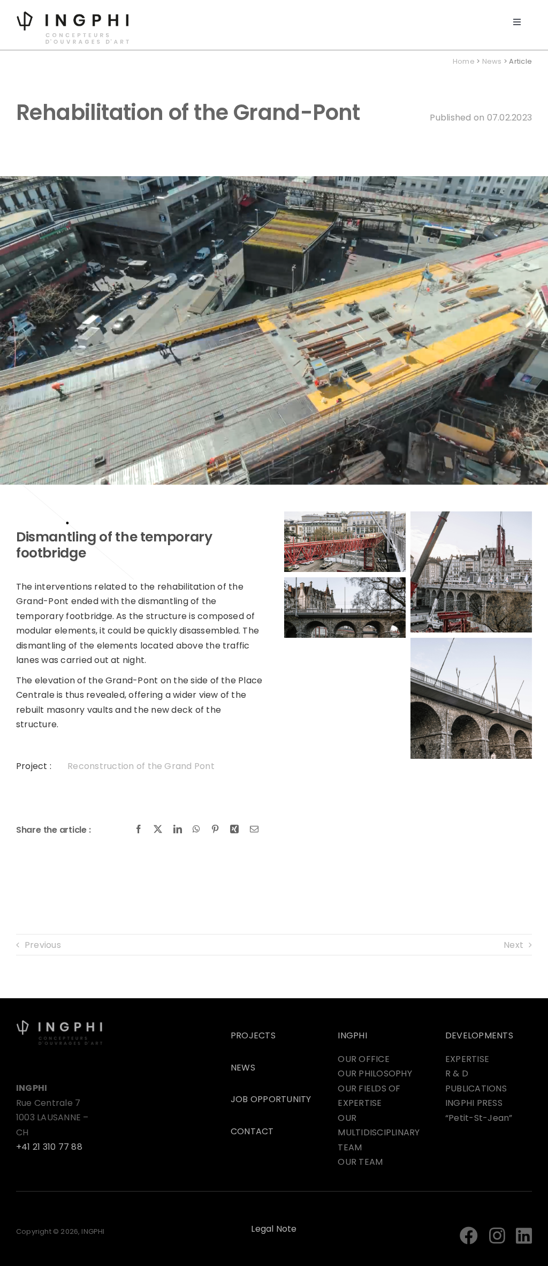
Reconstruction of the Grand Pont (141, 766)
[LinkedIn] (177, 829)
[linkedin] (524, 1235)
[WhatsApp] (196, 829)
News (492, 61)
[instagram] (497, 1235)
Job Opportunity (271, 1099)
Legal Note (273, 1229)
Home (464, 61)
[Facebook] (138, 829)
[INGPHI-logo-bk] (59, 1024)
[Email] (254, 829)
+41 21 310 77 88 (49, 1147)
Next (513, 945)
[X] (158, 829)
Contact (252, 1131)
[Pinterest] (215, 829)
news (243, 1067)
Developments (479, 1035)
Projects (253, 1035)
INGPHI (352, 1035)
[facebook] (469, 1235)
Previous (43, 945)
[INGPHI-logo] (73, 15)
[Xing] (234, 829)
